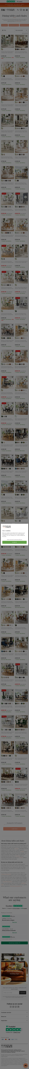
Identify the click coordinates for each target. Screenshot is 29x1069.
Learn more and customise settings (14, 539)
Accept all (14, 542)
